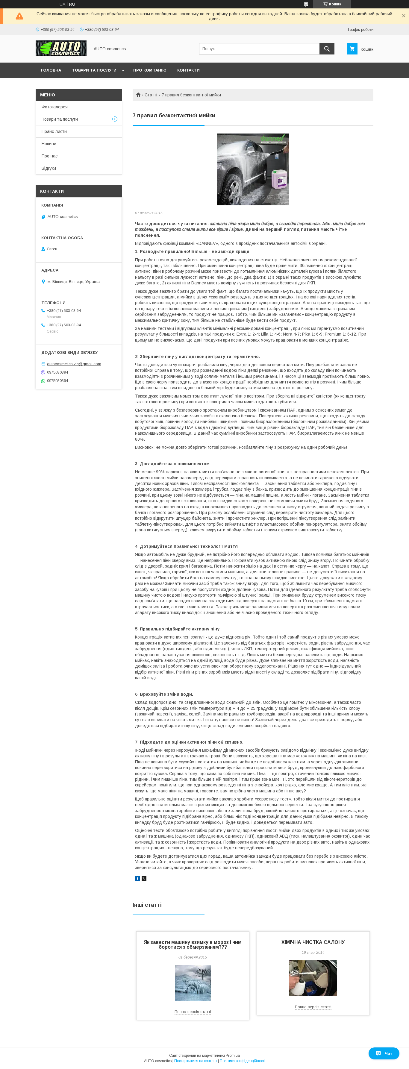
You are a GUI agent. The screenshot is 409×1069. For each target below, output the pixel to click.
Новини (49, 143)
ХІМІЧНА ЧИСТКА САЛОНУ (313, 942)
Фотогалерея (55, 106)
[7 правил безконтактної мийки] (253, 169)
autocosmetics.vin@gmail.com (74, 364)
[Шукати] (326, 48)
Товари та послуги (94, 70)
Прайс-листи (54, 131)
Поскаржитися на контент (195, 1061)
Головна (51, 70)
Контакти (188, 70)
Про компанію (149, 70)
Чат (388, 1053)
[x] (144, 879)
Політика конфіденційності (242, 1061)
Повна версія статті (193, 1011)
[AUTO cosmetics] (61, 54)
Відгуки (49, 168)
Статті (151, 95)
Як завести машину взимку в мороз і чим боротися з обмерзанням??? (193, 945)
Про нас (49, 156)
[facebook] (137, 879)
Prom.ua (233, 1055)
